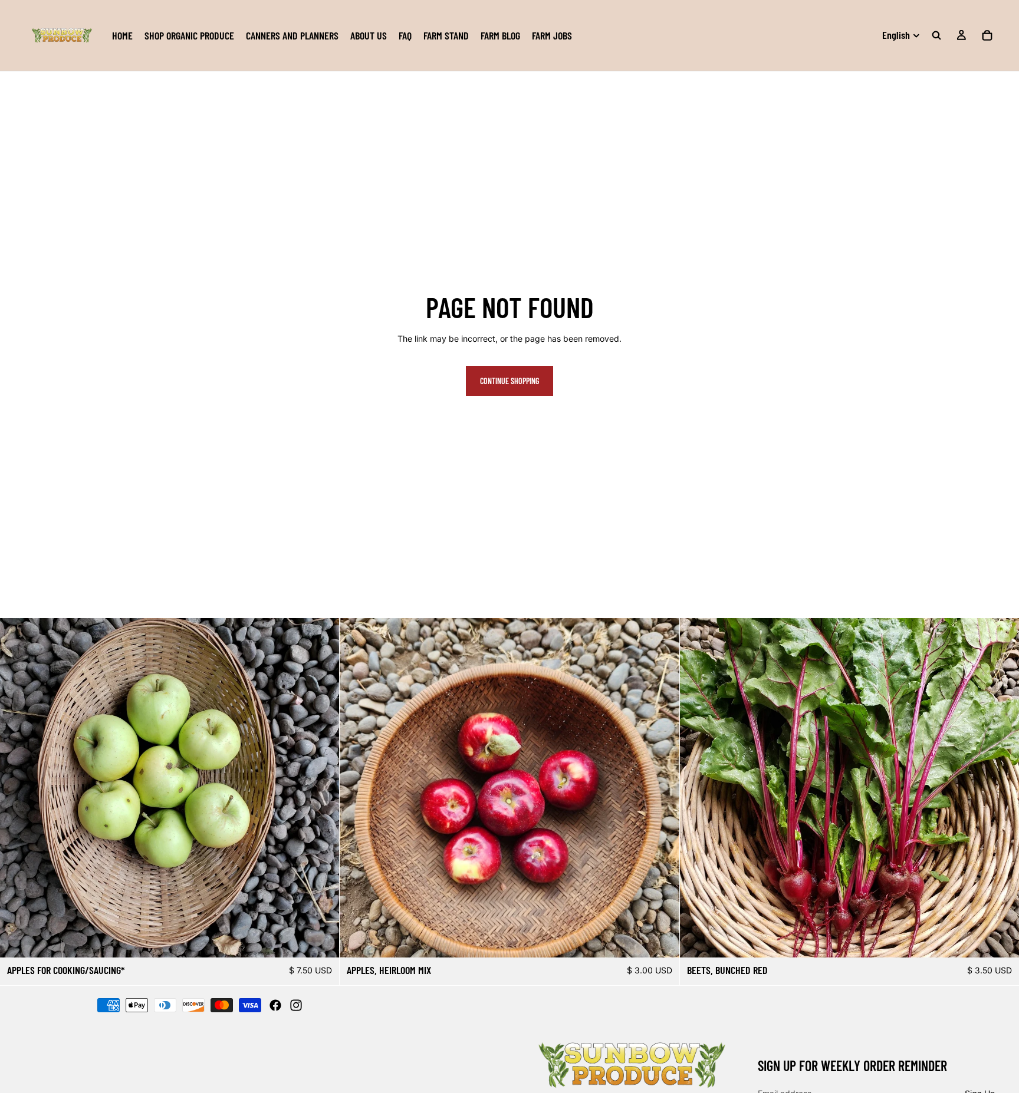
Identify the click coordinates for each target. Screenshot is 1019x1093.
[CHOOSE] (321, 939)
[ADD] (661, 939)
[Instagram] (296, 1005)
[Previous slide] (357, 788)
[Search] (936, 35)
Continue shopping (509, 381)
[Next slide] (661, 788)
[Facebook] (275, 1005)
